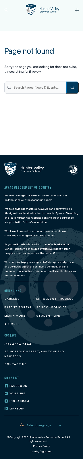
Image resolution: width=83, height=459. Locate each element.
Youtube (17, 393)
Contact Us (15, 364)
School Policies (51, 307)
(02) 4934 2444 (18, 344)
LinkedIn (17, 408)
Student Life (48, 315)
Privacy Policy (41, 446)
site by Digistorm (41, 451)
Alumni (10, 324)
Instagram (19, 401)
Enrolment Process (55, 298)
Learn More (14, 315)
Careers (12, 298)
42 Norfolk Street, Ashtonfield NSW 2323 (34, 354)
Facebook (18, 385)
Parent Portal (18, 307)
